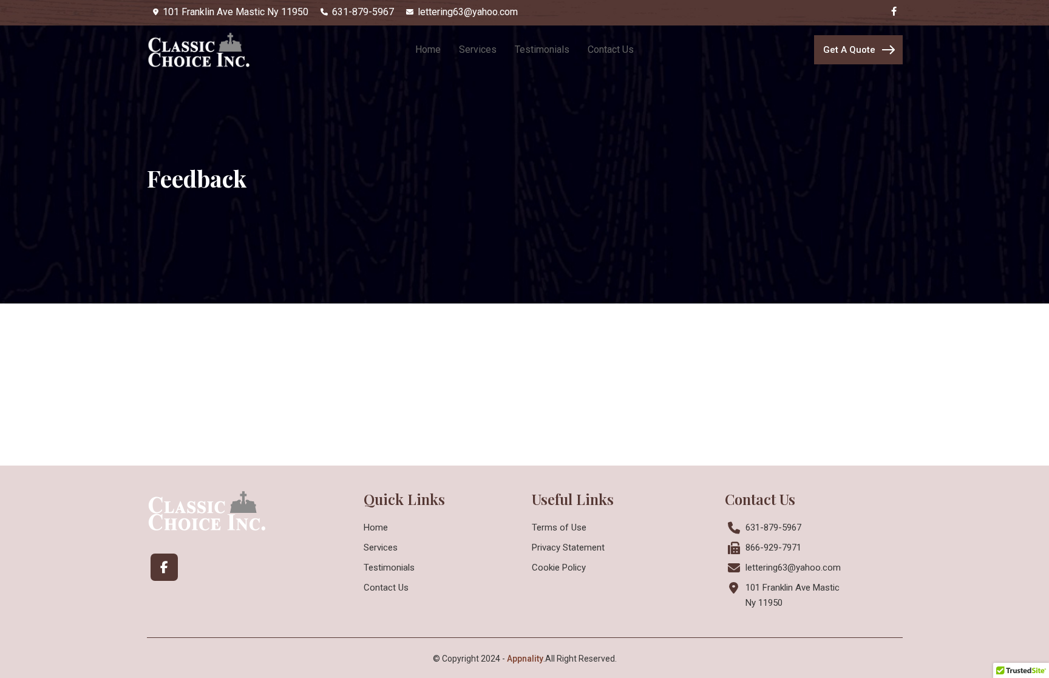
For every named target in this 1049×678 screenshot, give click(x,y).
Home (376, 527)
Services (381, 547)
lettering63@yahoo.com (793, 567)
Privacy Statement (568, 547)
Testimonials (389, 567)
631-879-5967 (773, 527)
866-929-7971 (773, 547)
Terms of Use (559, 527)
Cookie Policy (559, 567)
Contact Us (386, 587)
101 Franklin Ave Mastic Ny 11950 (792, 595)
